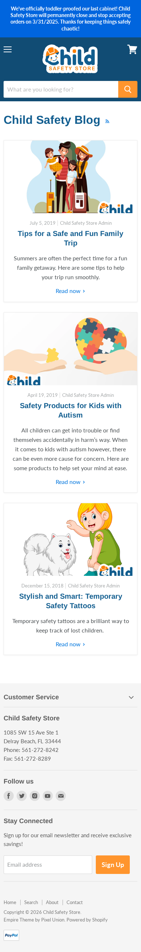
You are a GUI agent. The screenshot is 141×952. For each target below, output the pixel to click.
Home (10, 902)
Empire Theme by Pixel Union (34, 920)
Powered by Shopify (87, 920)
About (52, 902)
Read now (69, 290)
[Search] (127, 89)
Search (31, 902)
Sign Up (113, 864)
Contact (75, 902)
